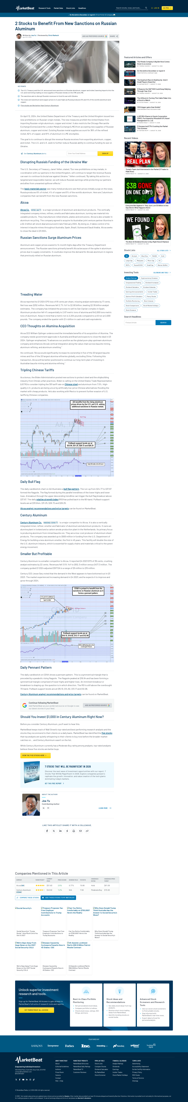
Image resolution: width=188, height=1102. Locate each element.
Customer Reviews (79, 1072)
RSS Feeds (136, 1075)
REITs (128, 265)
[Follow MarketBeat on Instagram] (30, 1080)
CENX (19, 892)
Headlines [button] (82, 8)
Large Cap (129, 260)
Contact (58, 1078)
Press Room (59, 1072)
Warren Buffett (163, 265)
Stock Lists (98, 1064)
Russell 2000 (138, 265)
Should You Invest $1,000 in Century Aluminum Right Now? (62, 717)
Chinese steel (71, 384)
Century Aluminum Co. (31, 522)
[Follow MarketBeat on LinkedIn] (27, 1080)
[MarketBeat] (25, 8)
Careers (58, 1075)
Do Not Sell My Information (141, 1069)
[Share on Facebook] (47, 830)
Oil (159, 260)
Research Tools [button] (44, 8)
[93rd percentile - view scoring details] (40, 885)
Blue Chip (144, 256)
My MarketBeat (100, 1072)
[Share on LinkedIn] (60, 830)
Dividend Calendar (149, 287)
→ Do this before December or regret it (81, 15)
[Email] (48, 808)
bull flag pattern (71, 489)
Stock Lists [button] (70, 8)
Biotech (134, 256)
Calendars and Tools (160, 272)
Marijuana (140, 260)
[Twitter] (16, 1080)
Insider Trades (152, 292)
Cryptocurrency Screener (149, 278)
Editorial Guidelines (62, 1066)
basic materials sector (35, 188)
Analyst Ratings (131, 278)
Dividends (116, 1066)
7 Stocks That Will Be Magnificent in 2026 (68, 766)
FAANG (154, 256)
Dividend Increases (152, 283)
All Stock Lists (162, 250)
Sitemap (135, 1081)
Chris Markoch (53, 35)
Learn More (105, 808)
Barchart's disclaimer (84, 1098)
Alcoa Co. (24, 209)
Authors (58, 1069)
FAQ (56, 1081)
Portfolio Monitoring (133, 301)
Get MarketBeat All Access (36, 1010)
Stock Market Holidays (150, 305)
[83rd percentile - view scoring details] (40, 890)
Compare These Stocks (29, 898)
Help (61, 1081)
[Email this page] (80, 830)
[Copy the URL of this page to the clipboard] (87, 830)
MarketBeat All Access (80, 1064)
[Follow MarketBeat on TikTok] (34, 1080)
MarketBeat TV (78, 1069)
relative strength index (47, 499)
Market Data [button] (58, 8)
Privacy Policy (137, 1072)
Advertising (136, 1064)
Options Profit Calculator (134, 296)
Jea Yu (33, 35)
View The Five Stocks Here (33, 755)
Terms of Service (138, 1078)
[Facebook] (20, 1080)
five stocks (107, 733)
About (57, 1064)
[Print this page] (74, 830)
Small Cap (150, 265)
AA (23, 885)
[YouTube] (23, 1080)
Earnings (116, 1069)
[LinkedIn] (43, 808)
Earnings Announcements (134, 292)
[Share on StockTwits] (67, 830)
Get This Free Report (53, 783)
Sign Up (105, 153)
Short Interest (149, 301)
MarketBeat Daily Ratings (81, 1066)
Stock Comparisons (132, 305)
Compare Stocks (100, 1066)
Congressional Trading (133, 283)
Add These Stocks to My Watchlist (60, 898)
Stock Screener (131, 310)
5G (127, 256)
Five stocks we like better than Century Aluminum (40, 105)
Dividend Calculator (132, 287)
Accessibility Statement (140, 1066)
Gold (162, 256)
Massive (67, 1096)
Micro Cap (151, 260)
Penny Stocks (151, 296)
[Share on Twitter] (54, 830)
